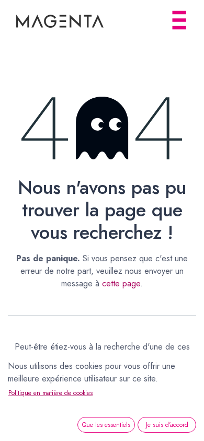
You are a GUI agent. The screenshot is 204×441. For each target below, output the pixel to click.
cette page (121, 283)
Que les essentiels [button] (106, 425)
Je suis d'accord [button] (167, 425)
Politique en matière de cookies (50, 393)
